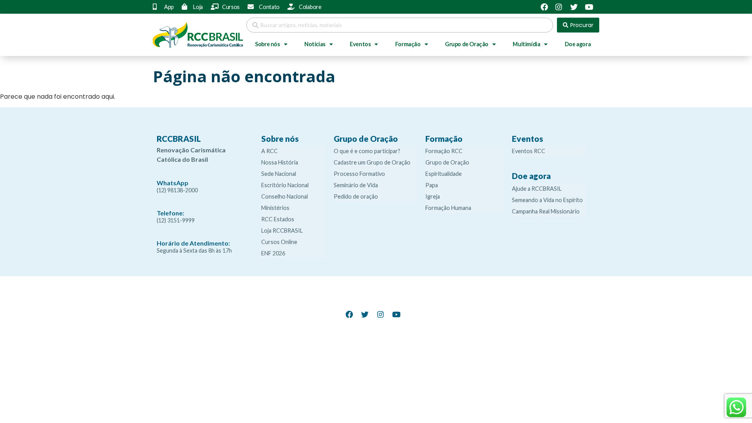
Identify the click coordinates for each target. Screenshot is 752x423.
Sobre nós (267, 44)
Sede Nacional (278, 173)
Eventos (360, 44)
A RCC (269, 151)
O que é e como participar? (367, 151)
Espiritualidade (443, 173)
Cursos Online (279, 242)
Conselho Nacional (284, 196)
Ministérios (275, 207)
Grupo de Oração (466, 44)
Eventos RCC (528, 151)
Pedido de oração (356, 196)
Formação (408, 44)
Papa (431, 185)
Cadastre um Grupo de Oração (372, 162)
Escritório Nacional (285, 185)
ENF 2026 (273, 253)
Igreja (432, 196)
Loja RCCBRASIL (282, 230)
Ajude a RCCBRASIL (537, 188)
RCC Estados (277, 219)
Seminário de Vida (356, 185)
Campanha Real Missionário (546, 211)
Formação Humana (448, 207)
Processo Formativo (359, 173)
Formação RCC (444, 151)
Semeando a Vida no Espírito (547, 200)
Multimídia (526, 44)
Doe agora (578, 44)
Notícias (314, 44)
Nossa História (279, 162)
